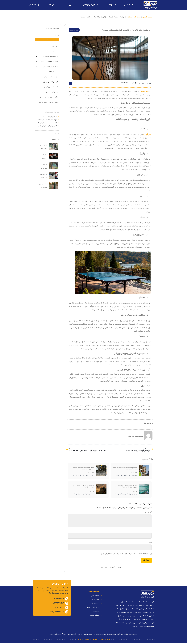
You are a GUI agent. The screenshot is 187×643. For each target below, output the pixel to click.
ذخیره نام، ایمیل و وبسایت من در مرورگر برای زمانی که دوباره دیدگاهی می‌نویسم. (124, 554)
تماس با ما (52, 5)
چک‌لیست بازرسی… (42, 145)
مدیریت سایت (135, 436)
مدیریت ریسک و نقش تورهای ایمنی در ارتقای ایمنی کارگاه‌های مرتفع (125, 468)
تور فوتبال (147, 134)
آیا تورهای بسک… (42, 155)
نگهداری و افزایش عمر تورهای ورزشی (47, 126)
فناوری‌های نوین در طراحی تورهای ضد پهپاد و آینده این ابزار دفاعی (82, 487)
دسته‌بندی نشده (134, 17)
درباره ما (69, 5)
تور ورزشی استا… (43, 174)
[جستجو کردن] (47, 39)
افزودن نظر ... (147, 512)
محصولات (112, 5)
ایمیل (149, 542)
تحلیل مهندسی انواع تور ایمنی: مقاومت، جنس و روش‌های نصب (83, 468)
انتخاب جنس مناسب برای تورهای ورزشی (46, 123)
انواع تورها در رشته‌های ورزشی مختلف (47, 120)
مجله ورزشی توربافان (90, 5)
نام (150, 531)
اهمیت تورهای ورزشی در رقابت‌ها (48, 117)
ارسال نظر (146, 560)
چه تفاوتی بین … (42, 165)
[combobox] (47, 35)
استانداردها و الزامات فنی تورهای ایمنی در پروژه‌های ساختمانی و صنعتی (126, 487)
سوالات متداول (34, 5)
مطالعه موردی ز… (42, 184)
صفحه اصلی (128, 5)
